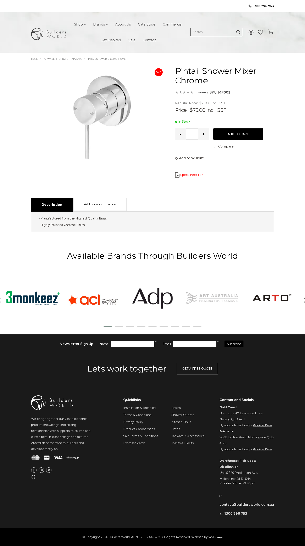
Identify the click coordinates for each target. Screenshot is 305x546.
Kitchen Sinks (181, 422)
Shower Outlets (182, 415)
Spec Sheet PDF (192, 175)
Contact (149, 40)
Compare (226, 146)
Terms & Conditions (137, 415)
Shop (78, 24)
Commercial (173, 24)
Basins (176, 408)
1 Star (177, 92)
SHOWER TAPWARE (70, 58)
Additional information (100, 204)
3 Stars (184, 92)
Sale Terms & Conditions (140, 436)
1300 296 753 (263, 6)
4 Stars (188, 92)
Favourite (260, 32)
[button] (107, 326)
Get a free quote (197, 368)
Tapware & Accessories (187, 436)
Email (167, 344)
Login (252, 32)
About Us (123, 24)
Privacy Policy (133, 422)
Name (104, 344)
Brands (99, 24)
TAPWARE (49, 58)
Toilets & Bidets (182, 443)
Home (34, 58)
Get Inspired (111, 40)
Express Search (134, 443)
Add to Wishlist (191, 158)
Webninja (216, 537)
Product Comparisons (139, 429)
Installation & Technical (139, 408)
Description (51, 205)
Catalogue (146, 24)
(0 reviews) (201, 92)
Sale (131, 40)
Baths (175, 429)
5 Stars (192, 92)
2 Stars (181, 92)
